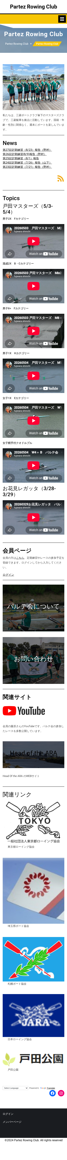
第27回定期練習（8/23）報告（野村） (27, 150)
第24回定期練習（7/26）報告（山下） (27, 162)
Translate (51, 1088)
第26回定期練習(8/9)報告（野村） (25, 154)
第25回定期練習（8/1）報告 (21, 158)
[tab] (62, 19)
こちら (20, 557)
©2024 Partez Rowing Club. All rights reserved (34, 1140)
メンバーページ (12, 1121)
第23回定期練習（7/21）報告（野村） (27, 167)
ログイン (8, 574)
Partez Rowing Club (33, 7)
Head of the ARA (33, 753)
